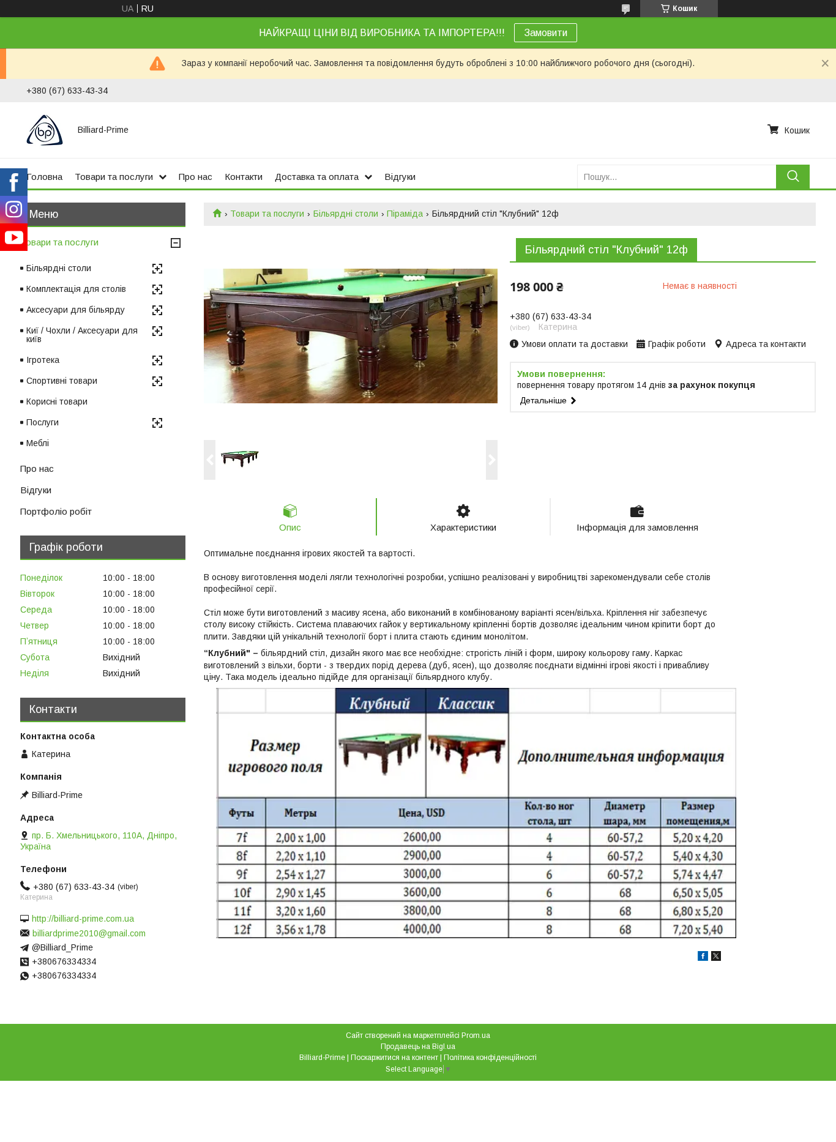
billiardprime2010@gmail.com (89, 933)
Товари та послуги (114, 176)
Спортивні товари (61, 381)
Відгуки (400, 176)
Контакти (244, 176)
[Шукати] (793, 176)
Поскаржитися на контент (394, 1057)
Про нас (195, 176)
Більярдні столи (345, 213)
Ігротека (42, 360)
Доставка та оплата (317, 176)
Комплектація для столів (76, 289)
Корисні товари (57, 401)
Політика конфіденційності (490, 1057)
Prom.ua (475, 1035)
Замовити (545, 33)
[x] (716, 958)
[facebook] (703, 958)
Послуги (42, 422)
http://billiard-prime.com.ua (83, 919)
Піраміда (405, 213)
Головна (44, 176)
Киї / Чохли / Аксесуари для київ (82, 335)
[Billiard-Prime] (44, 130)
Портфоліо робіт (56, 511)
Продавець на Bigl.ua (418, 1046)
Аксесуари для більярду (75, 310)
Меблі (37, 443)
